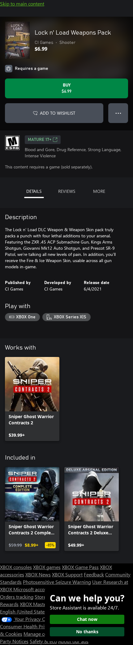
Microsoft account (32, 589)
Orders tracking (16, 596)
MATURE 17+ (39, 140)
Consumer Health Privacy (27, 626)
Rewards (9, 604)
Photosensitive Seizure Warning (57, 582)
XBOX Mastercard (38, 604)
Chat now (87, 619)
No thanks (87, 631)
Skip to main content (22, 3)
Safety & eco (43, 641)
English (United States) (24, 611)
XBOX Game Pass (80, 567)
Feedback (94, 574)
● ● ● (118, 113)
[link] (32, 399)
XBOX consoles (16, 567)
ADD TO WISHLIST (57, 113)
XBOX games (47, 567)
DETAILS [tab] (33, 191)
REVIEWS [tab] (66, 191)
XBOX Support (67, 574)
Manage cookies (41, 633)
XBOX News (38, 574)
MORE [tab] (99, 191)
